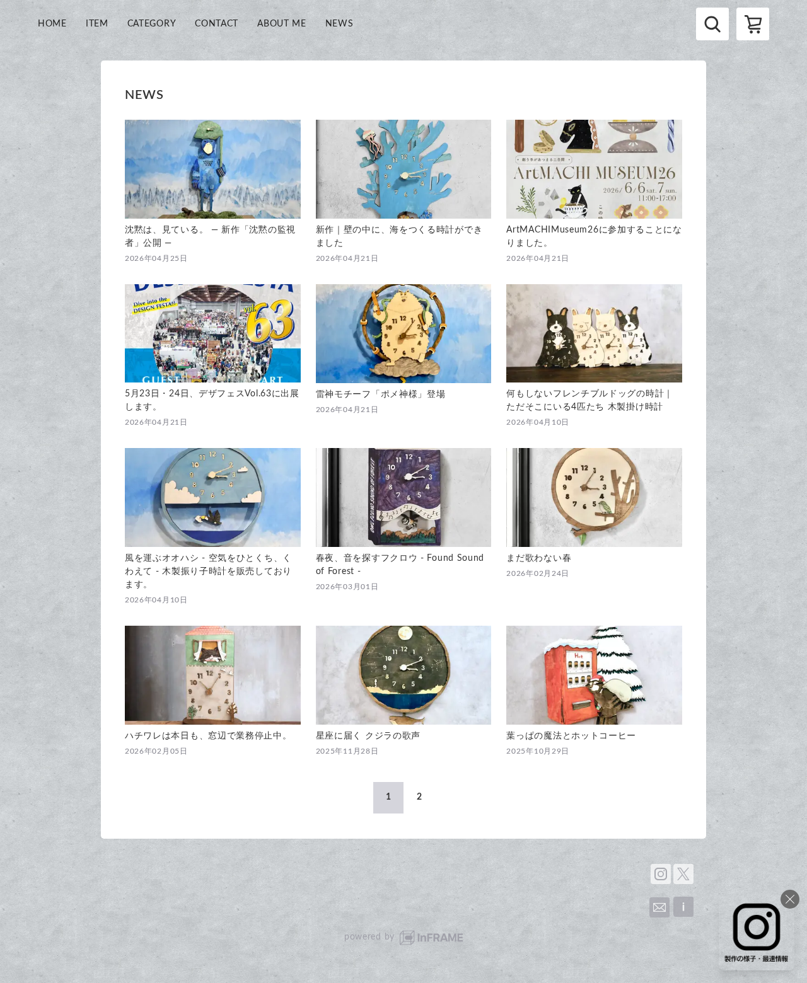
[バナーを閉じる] (790, 899)
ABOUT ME (281, 24)
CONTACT (216, 24)
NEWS (339, 24)
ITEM (97, 24)
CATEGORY (152, 24)
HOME (52, 24)
